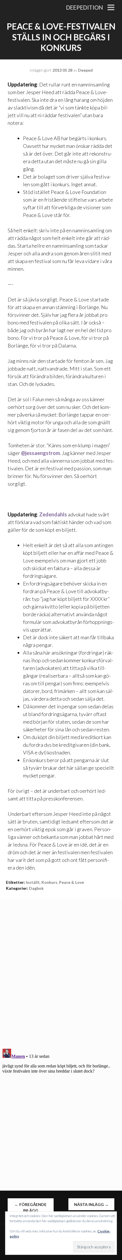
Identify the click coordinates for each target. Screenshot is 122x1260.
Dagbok (36, 888)
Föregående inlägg (30, 1207)
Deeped (85, 70)
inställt (33, 882)
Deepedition (84, 7)
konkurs (49, 882)
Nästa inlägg (91, 1204)
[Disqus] (61, 970)
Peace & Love (71, 882)
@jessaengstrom (40, 453)
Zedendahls (53, 514)
